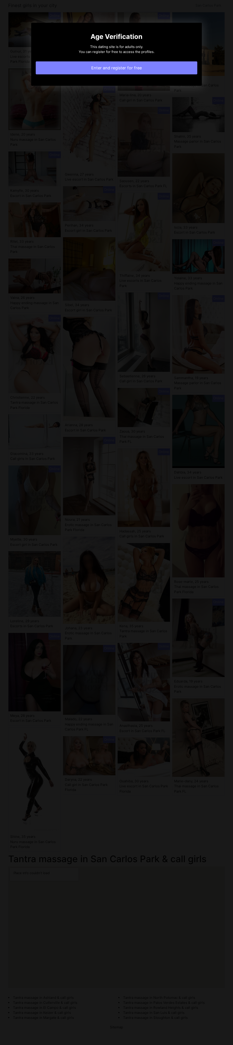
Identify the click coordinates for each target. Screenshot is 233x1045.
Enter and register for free (116, 67)
